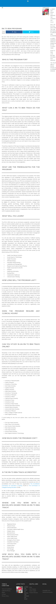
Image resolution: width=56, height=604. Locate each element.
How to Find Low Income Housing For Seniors (52, 55)
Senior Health (32, 590)
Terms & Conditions (7, 589)
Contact (4, 594)
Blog (30, 587)
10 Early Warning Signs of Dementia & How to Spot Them (53, 43)
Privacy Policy (5, 596)
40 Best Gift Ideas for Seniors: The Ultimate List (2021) (53, 16)
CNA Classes (32, 589)
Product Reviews (33, 592)
